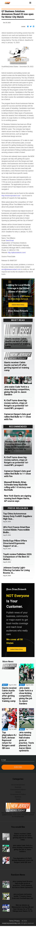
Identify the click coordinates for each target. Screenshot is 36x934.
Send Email (10, 240)
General (18, 792)
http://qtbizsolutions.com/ (17, 252)
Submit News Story (18, 305)
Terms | (11, 921)
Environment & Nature (18, 790)
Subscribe (18, 767)
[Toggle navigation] (30, 2)
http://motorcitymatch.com (11, 196)
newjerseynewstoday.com (11, 923)
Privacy (17, 921)
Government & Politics (18, 794)
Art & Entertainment (18, 785)
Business (18, 787)
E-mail (4, 760)
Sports (18, 799)
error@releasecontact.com (11, 269)
